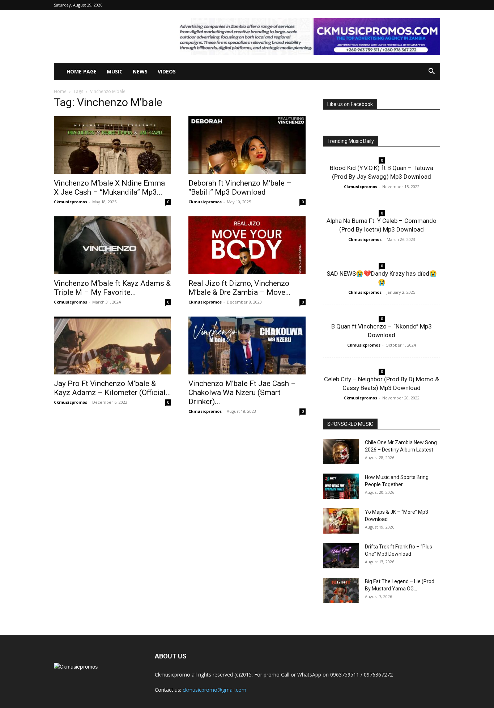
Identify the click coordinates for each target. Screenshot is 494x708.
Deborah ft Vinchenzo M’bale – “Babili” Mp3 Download (239, 187)
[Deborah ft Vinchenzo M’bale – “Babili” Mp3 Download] (247, 145)
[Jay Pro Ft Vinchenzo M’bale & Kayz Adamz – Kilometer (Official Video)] (112, 345)
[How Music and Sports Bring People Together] (341, 486)
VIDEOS (167, 71)
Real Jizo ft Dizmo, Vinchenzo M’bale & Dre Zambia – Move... (239, 288)
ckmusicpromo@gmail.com (214, 689)
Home (60, 91)
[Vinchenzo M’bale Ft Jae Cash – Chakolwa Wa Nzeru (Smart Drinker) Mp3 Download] (247, 345)
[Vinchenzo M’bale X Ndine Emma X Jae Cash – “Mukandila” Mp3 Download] (112, 145)
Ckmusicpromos (70, 201)
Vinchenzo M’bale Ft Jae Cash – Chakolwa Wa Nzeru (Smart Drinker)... (242, 392)
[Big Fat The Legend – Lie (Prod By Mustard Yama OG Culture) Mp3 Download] (341, 590)
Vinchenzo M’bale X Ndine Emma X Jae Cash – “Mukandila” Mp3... (109, 187)
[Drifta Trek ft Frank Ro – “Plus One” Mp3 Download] (341, 555)
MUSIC (115, 71)
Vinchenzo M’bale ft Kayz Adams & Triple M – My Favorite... (112, 288)
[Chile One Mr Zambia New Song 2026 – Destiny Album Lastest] (341, 451)
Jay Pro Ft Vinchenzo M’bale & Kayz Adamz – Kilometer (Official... (112, 388)
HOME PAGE (82, 71)
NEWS (140, 71)
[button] (431, 72)
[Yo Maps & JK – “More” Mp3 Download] (341, 521)
